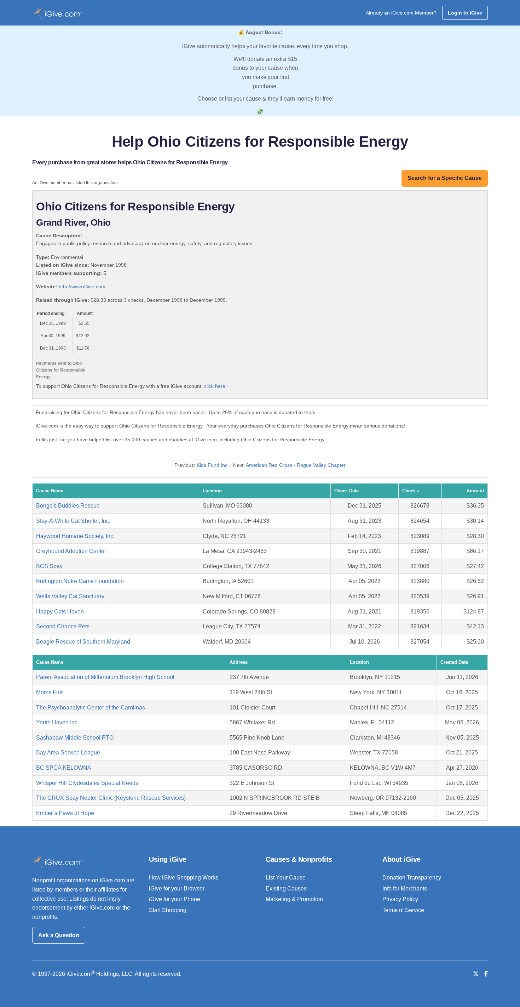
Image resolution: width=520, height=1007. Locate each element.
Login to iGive (465, 13)
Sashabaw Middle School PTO (75, 738)
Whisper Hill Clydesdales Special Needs (87, 783)
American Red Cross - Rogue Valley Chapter (296, 465)
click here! (215, 386)
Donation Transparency (411, 878)
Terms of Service (403, 910)
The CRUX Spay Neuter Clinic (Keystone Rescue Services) (111, 798)
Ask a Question (58, 935)
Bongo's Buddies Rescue (68, 506)
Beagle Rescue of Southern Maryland (83, 642)
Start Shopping (167, 910)
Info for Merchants (404, 889)
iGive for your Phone (174, 899)
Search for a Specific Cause (445, 178)
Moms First (50, 692)
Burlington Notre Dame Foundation (80, 581)
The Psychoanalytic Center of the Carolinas (90, 708)
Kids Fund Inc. (213, 465)
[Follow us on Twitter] (476, 974)
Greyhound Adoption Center (71, 551)
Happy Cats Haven (60, 612)
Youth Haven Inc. (57, 722)
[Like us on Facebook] (486, 974)
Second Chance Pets (62, 626)
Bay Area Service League (68, 752)
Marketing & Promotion (294, 899)
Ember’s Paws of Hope (65, 813)
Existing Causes (286, 889)
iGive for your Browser (176, 889)
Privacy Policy (400, 899)
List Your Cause (286, 878)
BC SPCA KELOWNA (63, 768)
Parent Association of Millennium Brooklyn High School (105, 677)
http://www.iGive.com (82, 286)
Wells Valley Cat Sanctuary (70, 596)
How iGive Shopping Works (183, 878)
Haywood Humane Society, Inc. (75, 536)
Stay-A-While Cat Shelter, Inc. (73, 521)
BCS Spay (49, 566)
